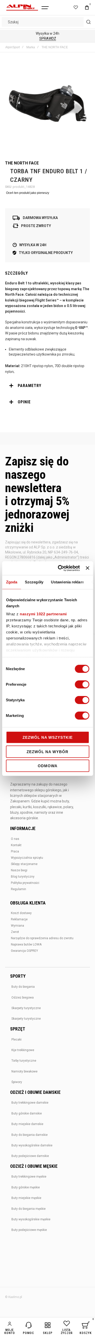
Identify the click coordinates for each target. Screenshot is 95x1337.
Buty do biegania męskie (28, 1209)
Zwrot (15, 932)
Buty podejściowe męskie (29, 1230)
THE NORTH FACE (55, 47)
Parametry (29, 385)
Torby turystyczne (23, 1060)
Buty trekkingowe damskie (29, 1102)
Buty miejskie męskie (26, 1198)
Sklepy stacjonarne (24, 864)
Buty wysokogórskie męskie (30, 1219)
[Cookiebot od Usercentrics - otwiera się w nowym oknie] (60, 568)
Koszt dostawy (21, 913)
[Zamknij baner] (87, 568)
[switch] (82, 685)
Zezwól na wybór (47, 751)
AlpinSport (12, 47)
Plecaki (16, 1039)
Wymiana (17, 925)
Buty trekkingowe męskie (28, 1176)
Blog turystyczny (22, 876)
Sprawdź (47, 38)
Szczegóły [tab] (34, 582)
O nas (15, 839)
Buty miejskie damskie (27, 1124)
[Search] (88, 22)
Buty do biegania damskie (29, 1135)
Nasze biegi (19, 870)
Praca (15, 851)
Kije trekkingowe (22, 1050)
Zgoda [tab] (11, 582)
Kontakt (16, 845)
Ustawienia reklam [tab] (67, 582)
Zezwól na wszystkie (48, 737)
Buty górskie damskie (26, 1113)
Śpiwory (16, 1082)
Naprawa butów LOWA (26, 944)
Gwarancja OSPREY (24, 951)
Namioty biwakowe (24, 1071)
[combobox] (47, 22)
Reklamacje (19, 919)
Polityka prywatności (25, 883)
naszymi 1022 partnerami (43, 614)
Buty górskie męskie (25, 1187)
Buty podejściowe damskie (30, 1156)
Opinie (24, 402)
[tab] (47, 385)
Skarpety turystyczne (26, 1008)
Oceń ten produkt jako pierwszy (27, 193)
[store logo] (22, 7)
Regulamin (18, 889)
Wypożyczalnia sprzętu (27, 857)
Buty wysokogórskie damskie (31, 1145)
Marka (30, 47)
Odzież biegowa (22, 997)
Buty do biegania (23, 986)
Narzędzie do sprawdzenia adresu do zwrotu (42, 938)
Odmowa (48, 766)
